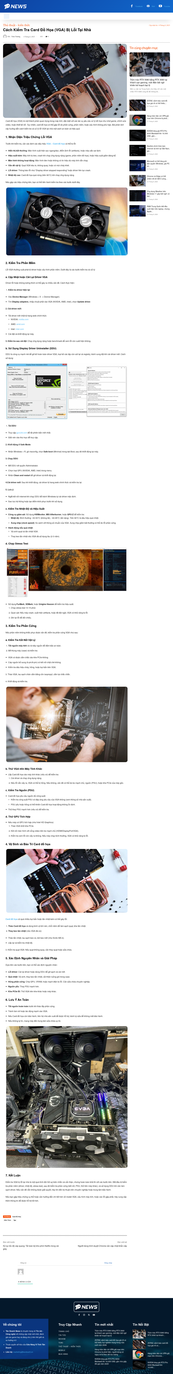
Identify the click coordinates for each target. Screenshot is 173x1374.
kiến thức (7, 1220)
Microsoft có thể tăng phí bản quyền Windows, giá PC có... (158, 163)
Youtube (167, 6)
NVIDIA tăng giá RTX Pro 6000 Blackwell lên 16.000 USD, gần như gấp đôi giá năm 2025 (111, 1361)
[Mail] (148, 6)
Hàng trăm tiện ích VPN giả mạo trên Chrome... (158, 1354)
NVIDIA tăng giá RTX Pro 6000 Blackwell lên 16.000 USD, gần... (157, 133)
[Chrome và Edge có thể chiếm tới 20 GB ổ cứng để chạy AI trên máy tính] (137, 180)
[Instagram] (84, 1315)
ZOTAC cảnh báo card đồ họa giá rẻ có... (158, 1344)
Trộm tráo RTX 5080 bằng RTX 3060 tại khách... (158, 1333)
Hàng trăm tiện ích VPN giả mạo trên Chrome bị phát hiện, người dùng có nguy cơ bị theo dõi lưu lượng (109, 1352)
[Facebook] (131, 6)
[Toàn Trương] (5, 36)
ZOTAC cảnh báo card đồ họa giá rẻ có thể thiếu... (157, 101)
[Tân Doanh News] (86, 1307)
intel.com (20, 329)
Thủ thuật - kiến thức (16, 25)
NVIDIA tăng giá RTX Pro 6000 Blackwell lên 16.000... (158, 1365)
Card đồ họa (11, 919)
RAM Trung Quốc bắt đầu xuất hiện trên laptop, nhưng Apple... (158, 208)
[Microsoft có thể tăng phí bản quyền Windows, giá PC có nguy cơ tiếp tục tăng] (137, 165)
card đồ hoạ (16, 1217)
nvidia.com (23, 319)
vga (15, 1220)
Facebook (139, 6)
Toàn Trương (15, 36)
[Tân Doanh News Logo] (15, 6)
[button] (6, 16)
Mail (153, 6)
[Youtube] (160, 6)
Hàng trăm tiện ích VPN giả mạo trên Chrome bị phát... (158, 117)
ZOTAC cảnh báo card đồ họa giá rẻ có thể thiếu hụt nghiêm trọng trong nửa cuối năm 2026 (110, 1342)
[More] (167, 36)
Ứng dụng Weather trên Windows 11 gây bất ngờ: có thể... (158, 193)
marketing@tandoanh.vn (23, 1352)
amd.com (20, 324)
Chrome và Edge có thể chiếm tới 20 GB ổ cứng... (157, 177)
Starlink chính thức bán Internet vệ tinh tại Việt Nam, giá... (158, 148)
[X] (89, 1315)
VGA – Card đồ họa (55, 143)
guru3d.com (21, 432)
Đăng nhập (108, 1263)
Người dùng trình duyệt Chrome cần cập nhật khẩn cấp (102, 1245)
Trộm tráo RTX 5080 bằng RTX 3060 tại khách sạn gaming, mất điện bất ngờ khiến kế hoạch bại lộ (148, 82)
